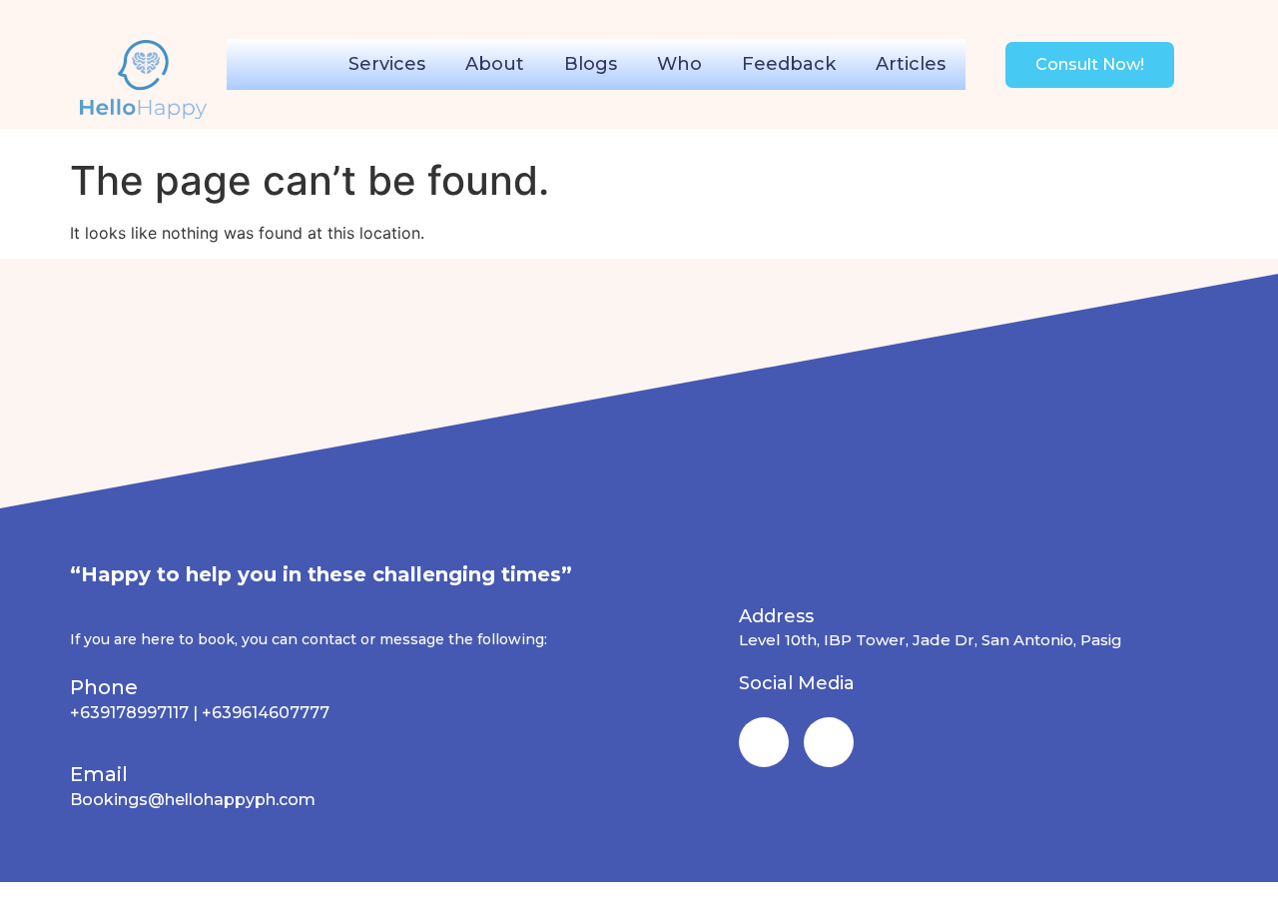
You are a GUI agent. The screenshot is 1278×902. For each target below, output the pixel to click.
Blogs (590, 64)
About (494, 64)
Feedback (789, 64)
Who (679, 64)
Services (386, 64)
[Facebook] (764, 742)
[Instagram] (829, 742)
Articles (911, 64)
